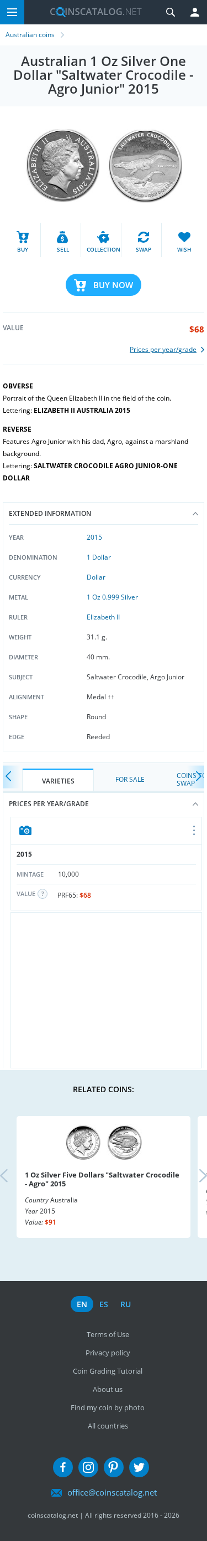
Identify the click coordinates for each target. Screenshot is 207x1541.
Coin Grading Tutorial (107, 1371)
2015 (94, 537)
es (103, 1304)
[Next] (196, 777)
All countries (108, 1426)
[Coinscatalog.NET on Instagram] (88, 1467)
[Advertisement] (106, 990)
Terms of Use (108, 1334)
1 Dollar (99, 557)
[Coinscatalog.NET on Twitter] (139, 1467)
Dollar (96, 577)
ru (125, 1304)
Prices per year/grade (49, 803)
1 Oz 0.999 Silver (112, 597)
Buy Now (113, 284)
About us (108, 1389)
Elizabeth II (103, 617)
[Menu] (12, 12)
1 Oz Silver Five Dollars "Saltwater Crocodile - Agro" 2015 (102, 1179)
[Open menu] (194, 831)
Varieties (58, 781)
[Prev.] (11, 777)
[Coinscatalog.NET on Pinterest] (114, 1467)
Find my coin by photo (108, 1407)
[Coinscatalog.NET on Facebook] (63, 1467)
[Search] (170, 12)
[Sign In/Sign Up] (195, 12)
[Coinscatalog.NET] (92, 12)
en (82, 1304)
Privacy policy (108, 1353)
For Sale (130, 779)
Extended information (50, 513)
